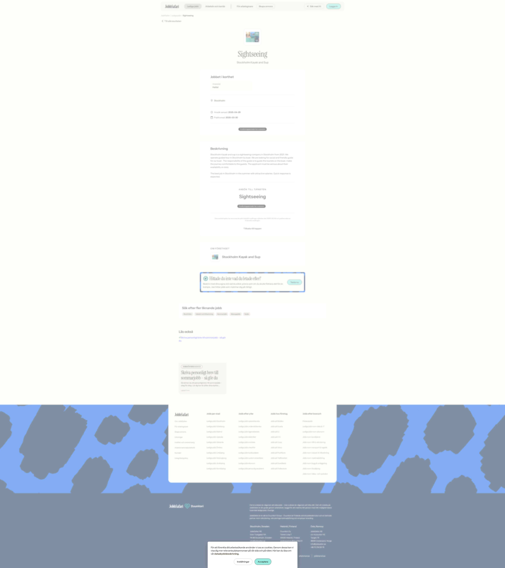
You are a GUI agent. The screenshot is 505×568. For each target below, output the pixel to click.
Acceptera (263, 561)
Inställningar (243, 561)
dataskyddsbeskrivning (226, 553)
